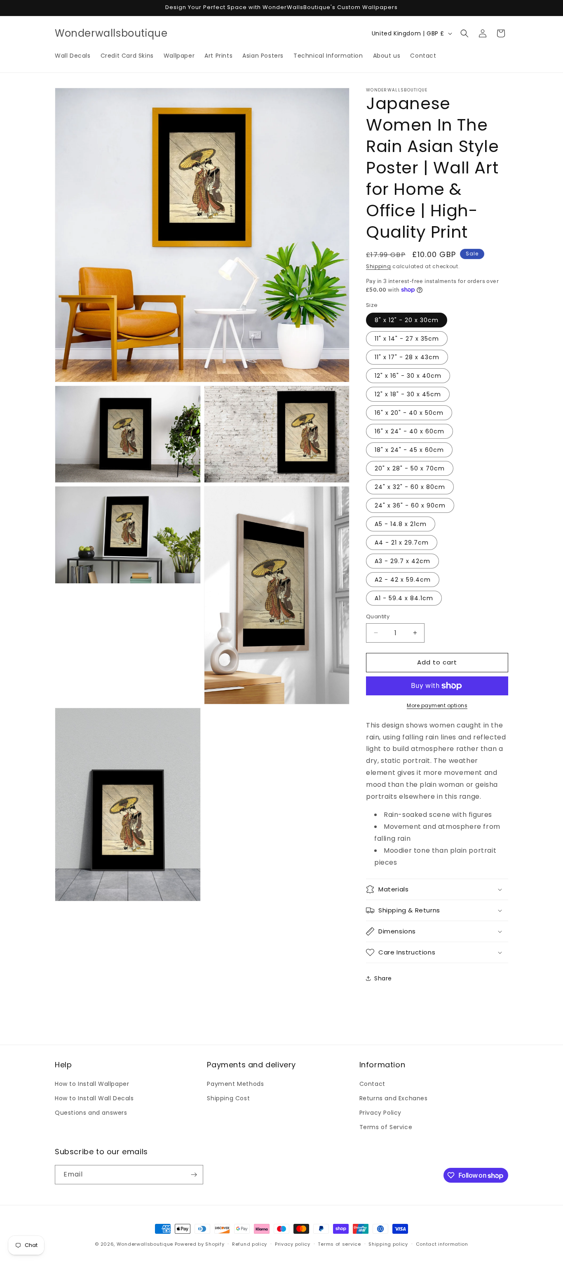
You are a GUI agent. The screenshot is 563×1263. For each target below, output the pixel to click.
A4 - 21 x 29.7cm (402, 542)
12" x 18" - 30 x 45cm (408, 394)
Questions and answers (91, 1113)
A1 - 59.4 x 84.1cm (404, 598)
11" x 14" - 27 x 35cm (407, 338)
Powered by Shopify (200, 1244)
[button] (464, 33)
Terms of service (339, 1244)
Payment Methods (235, 1084)
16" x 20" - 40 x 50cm (409, 413)
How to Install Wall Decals (94, 1098)
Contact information (442, 1244)
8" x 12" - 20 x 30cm (407, 320)
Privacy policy (292, 1244)
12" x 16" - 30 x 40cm (408, 376)
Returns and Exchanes (393, 1098)
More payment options (437, 705)
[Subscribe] (194, 1174)
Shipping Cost (228, 1098)
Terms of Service (386, 1127)
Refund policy (249, 1244)
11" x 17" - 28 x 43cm (407, 357)
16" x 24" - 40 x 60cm (409, 431)
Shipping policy (388, 1244)
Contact (372, 1084)
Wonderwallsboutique (145, 1244)
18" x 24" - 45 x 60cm (409, 450)
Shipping (378, 266)
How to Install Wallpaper (92, 1084)
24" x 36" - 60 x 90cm (410, 505)
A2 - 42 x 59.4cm (403, 579)
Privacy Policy (380, 1113)
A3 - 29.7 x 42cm (402, 561)
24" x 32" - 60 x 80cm (410, 487)
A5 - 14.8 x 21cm (401, 524)
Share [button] (383, 978)
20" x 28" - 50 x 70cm (410, 468)
